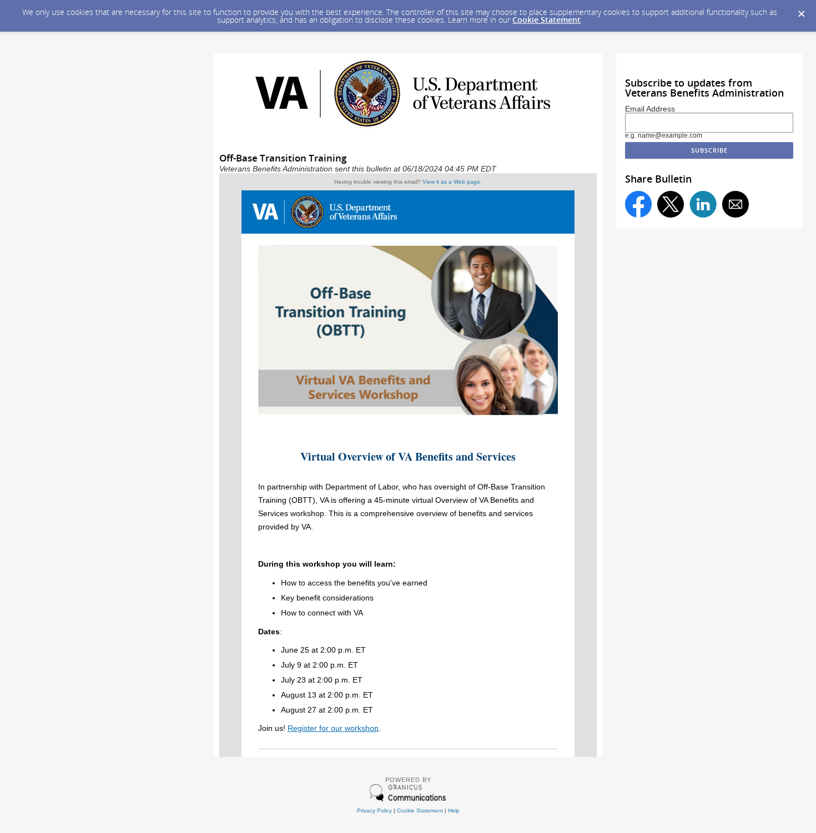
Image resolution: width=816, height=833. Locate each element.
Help (454, 810)
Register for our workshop (333, 728)
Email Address (650, 109)
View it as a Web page (451, 182)
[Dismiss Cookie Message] (801, 14)
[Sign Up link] (408, 414)
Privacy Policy (374, 810)
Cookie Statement (546, 19)
